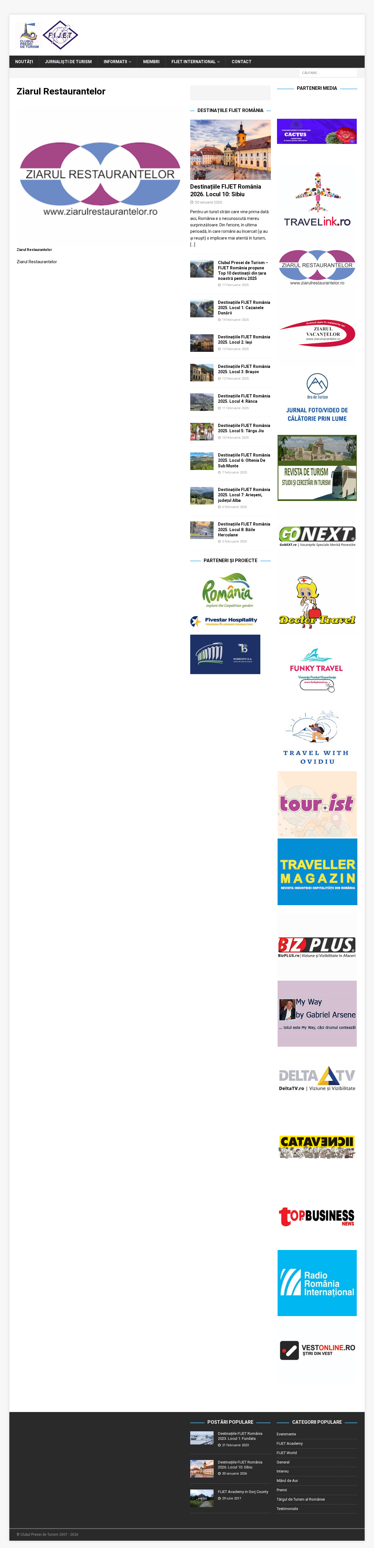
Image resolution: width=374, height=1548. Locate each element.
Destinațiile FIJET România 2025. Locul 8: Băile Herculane (244, 529)
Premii (282, 1490)
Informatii (115, 61)
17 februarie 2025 (235, 285)
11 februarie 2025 (235, 408)
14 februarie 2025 (235, 320)
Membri (151, 61)
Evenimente (286, 1434)
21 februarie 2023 (235, 1445)
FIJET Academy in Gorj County (243, 1492)
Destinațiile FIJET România (231, 110)
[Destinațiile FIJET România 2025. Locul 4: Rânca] (202, 402)
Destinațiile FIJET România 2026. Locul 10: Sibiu (240, 1464)
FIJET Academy (290, 1443)
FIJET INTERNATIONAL (194, 61)
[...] (192, 244)
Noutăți (24, 61)
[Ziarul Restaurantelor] (100, 242)
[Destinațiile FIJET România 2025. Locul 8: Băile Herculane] (202, 530)
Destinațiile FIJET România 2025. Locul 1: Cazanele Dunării (244, 307)
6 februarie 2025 (234, 507)
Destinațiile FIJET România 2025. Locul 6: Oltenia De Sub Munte (244, 460)
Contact (242, 61)
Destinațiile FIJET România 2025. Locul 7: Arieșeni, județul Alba (244, 494)
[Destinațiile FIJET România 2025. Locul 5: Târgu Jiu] (202, 431)
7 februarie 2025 (234, 472)
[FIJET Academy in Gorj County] (202, 1498)
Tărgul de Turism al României (301, 1499)
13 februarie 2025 (235, 349)
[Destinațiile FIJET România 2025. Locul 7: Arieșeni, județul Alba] (202, 495)
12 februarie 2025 (235, 378)
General (283, 1462)
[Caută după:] (328, 72)
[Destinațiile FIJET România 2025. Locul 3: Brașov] (202, 372)
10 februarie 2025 (235, 438)
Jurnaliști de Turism (68, 61)
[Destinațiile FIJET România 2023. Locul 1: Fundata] (202, 1437)
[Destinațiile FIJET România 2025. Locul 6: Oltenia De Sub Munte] (202, 461)
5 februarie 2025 (234, 541)
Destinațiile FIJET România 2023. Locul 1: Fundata (240, 1436)
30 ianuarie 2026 (208, 202)
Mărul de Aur (287, 1480)
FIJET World (287, 1453)
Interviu (283, 1471)
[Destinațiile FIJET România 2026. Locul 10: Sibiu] (230, 150)
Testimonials (287, 1508)
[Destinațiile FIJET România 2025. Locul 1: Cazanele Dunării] (202, 308)
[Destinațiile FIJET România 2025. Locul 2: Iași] (202, 343)
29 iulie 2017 (231, 1498)
